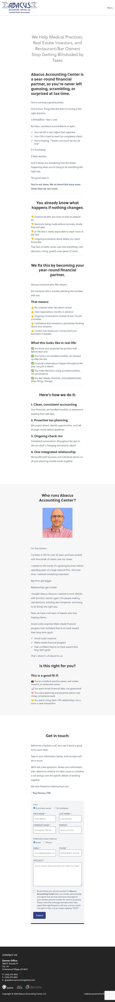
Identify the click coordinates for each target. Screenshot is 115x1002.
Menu (110, 7)
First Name (38, 813)
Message (38, 860)
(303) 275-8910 (11, 974)
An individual (62, 808)
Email (38, 842)
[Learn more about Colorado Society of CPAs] (19, 987)
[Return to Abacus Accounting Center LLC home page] (19, 7)
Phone (48, 842)
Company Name (41, 825)
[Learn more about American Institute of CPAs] (7, 987)
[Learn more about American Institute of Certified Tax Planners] (34, 987)
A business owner (43, 808)
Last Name (64, 813)
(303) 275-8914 (11, 977)
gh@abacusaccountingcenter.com (20, 980)
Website (63, 825)
